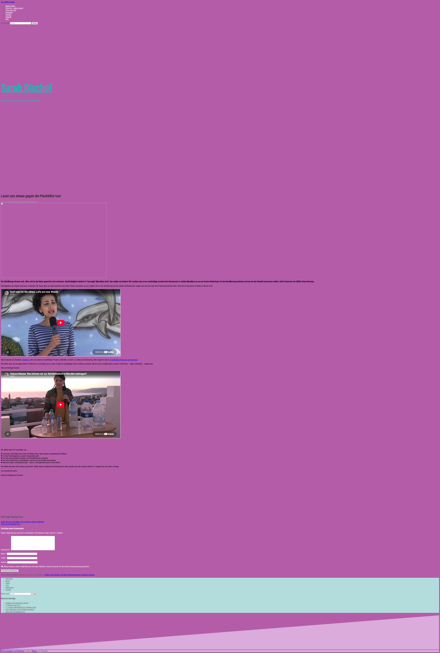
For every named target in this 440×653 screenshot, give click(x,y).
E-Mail (4, 558)
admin (24, 202)
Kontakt (8, 590)
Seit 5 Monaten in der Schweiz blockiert (20, 609)
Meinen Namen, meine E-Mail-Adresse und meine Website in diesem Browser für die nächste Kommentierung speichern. (46, 566)
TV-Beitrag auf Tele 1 (13, 605)
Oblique (34, 651)
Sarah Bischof (26, 87)
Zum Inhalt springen (8, 2)
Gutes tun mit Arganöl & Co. (11, 524)
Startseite (9, 579)
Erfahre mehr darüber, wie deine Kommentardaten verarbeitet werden (69, 575)
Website (4, 562)
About (8, 581)
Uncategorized (31, 202)
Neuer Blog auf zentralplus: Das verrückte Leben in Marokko (22, 522)
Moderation (10, 587)
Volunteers (26, 360)
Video (8, 583)
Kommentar (6, 550)
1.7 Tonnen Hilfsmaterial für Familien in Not (21, 607)
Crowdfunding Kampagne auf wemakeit (124, 360)
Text (7, 585)
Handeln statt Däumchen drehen (17, 603)
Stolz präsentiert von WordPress (12, 651)
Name (3, 554)
